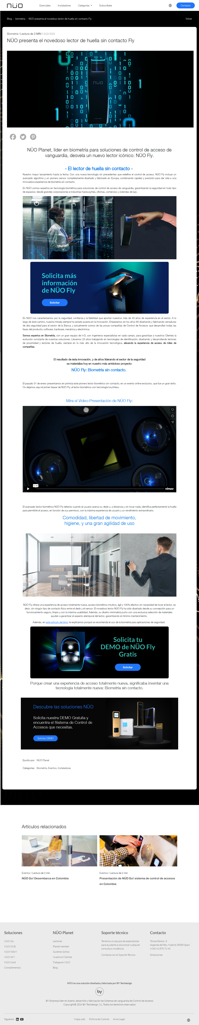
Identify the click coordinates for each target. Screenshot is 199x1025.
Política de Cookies (99, 1019)
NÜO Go (9, 941)
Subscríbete (105, 5)
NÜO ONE (10, 946)
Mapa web (79, 1019)
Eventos (52, 768)
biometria (20, 18)
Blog (9, 18)
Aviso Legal (119, 1019)
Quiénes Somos (61, 951)
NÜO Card (10, 962)
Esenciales (45, 5)
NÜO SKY (9, 957)
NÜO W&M (10, 951)
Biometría (12, 33)
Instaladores (64, 5)
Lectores (57, 941)
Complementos (12, 967)
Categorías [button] (84, 5)
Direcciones (156, 954)
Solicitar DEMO (45, 738)
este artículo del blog (57, 622)
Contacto (186, 5)
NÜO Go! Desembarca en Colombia (45, 878)
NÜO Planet (43, 760)
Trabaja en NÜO (61, 962)
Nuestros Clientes (62, 957)
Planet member (61, 946)
